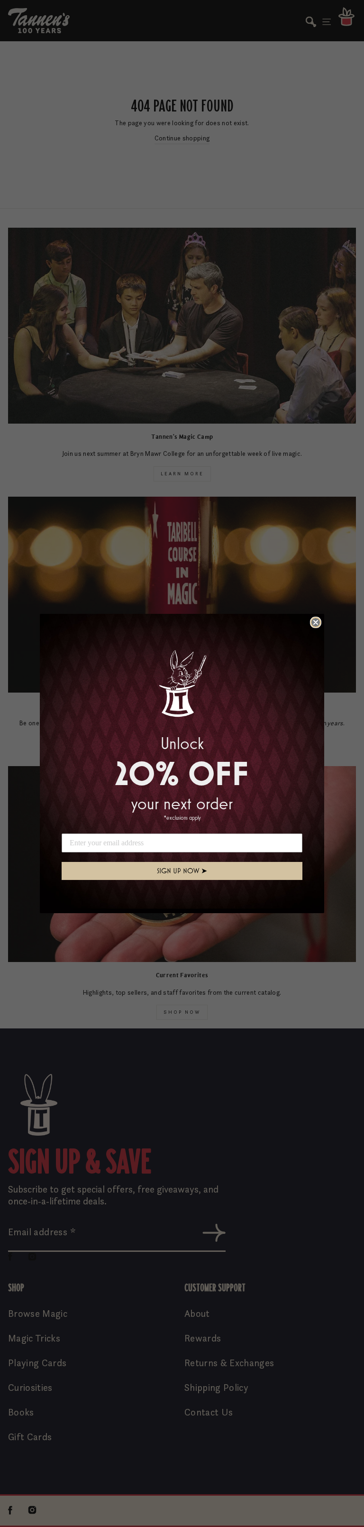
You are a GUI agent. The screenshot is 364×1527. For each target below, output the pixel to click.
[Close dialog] (315, 622)
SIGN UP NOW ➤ (182, 870)
